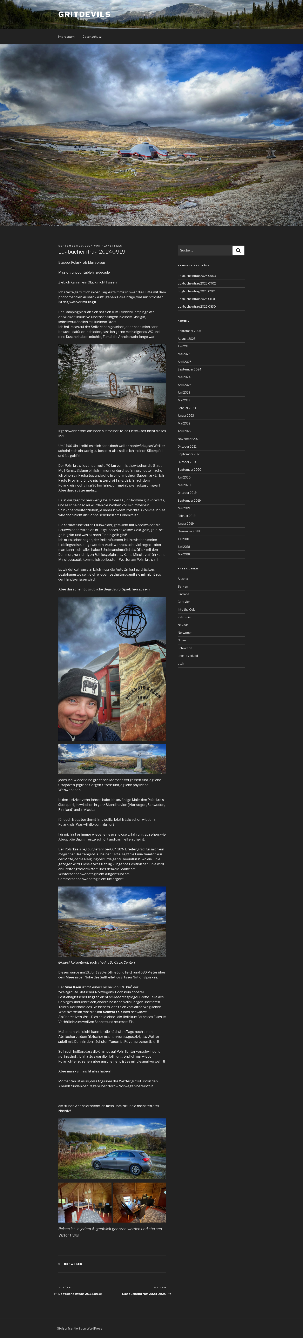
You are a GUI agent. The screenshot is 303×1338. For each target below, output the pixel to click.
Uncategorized (188, 655)
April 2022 (184, 431)
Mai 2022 (184, 423)
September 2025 (189, 331)
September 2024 (189, 369)
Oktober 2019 (187, 492)
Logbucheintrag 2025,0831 (196, 299)
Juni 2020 (184, 477)
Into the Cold (186, 609)
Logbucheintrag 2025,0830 (197, 306)
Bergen (183, 586)
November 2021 (189, 439)
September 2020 (189, 469)
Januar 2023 (186, 415)
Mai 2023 (184, 400)
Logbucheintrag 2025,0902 (197, 283)
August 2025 (187, 338)
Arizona (183, 578)
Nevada (183, 625)
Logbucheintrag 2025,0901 (196, 291)
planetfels (111, 245)
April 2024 (184, 385)
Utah (181, 663)
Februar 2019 (187, 515)
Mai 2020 (184, 485)
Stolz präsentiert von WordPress (79, 1328)
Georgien (184, 601)
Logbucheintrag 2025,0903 (197, 275)
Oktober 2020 (187, 462)
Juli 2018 (183, 539)
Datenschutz (92, 36)
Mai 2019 (184, 508)
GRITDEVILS (84, 14)
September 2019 (189, 500)
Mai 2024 (184, 377)
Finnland (183, 594)
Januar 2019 (186, 523)
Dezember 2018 (189, 531)
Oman (182, 640)
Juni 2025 (184, 346)
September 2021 (189, 454)
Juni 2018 (184, 546)
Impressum (66, 36)
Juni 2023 (184, 392)
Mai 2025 (184, 354)
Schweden (185, 648)
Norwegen (73, 1264)
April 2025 (184, 361)
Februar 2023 (187, 408)
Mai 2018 (184, 554)
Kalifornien (185, 617)
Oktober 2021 (187, 446)
